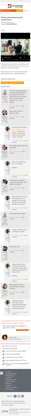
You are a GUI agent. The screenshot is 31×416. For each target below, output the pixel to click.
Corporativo (9, 377)
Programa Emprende (11, 374)
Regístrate (19, 10)
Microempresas (10, 376)
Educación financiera (7, 401)
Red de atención (10, 389)
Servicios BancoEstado (8, 405)
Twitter (18, 396)
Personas (8, 372)
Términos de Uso (13, 410)
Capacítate (7, 13)
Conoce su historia (21, 330)
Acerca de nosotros (14, 409)
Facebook (15, 396)
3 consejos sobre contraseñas (14, 357)
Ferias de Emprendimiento (13, 354)
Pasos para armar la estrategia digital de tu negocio (16, 364)
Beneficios (8, 385)
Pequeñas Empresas (11, 379)
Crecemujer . (11, 22)
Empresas (8, 383)
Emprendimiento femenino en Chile (15, 360)
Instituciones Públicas (11, 387)
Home (1, 13)
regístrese (12, 82)
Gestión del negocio (11, 24)
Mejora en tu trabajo (7, 403)
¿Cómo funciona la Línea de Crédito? (15, 351)
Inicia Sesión (27, 10)
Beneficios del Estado (19, 403)
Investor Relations (10, 381)
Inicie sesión (5, 82)
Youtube (22, 396)
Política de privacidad (25, 409)
